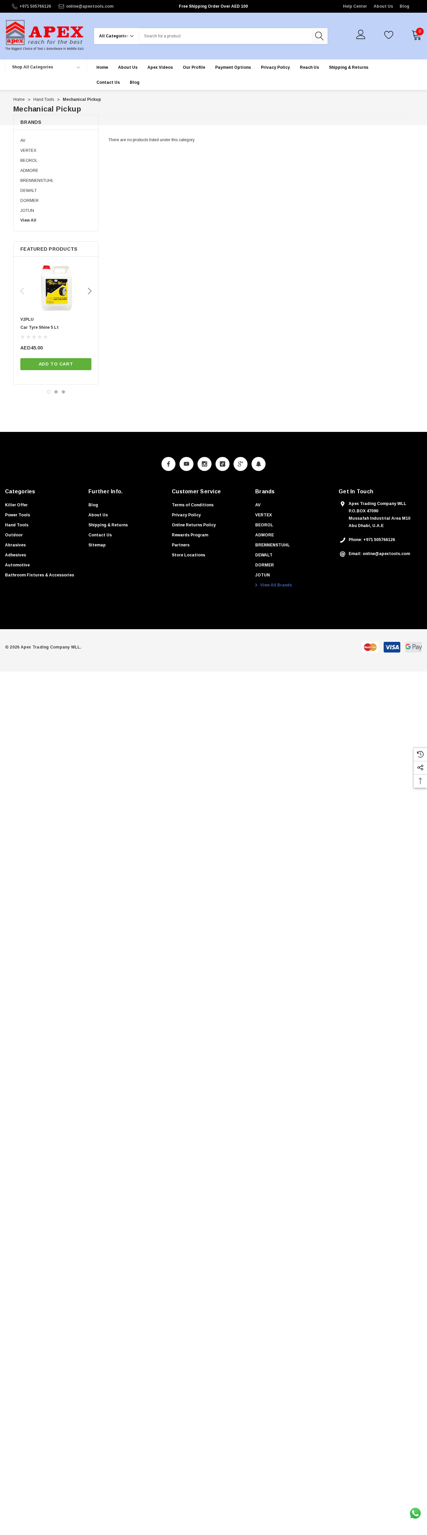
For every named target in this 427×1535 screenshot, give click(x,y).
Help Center (355, 6)
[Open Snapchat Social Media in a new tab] (259, 464)
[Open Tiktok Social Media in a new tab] (223, 464)
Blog (404, 6)
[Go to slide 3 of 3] (63, 392)
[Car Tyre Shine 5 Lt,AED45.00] (55, 288)
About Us (383, 6)
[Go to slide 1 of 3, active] (48, 392)
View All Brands (275, 585)
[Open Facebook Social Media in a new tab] (168, 464)
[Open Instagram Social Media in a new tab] (204, 464)
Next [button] (90, 291)
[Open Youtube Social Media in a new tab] (186, 464)
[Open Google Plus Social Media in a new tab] (241, 464)
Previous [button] (22, 291)
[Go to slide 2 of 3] (56, 392)
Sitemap (97, 545)
